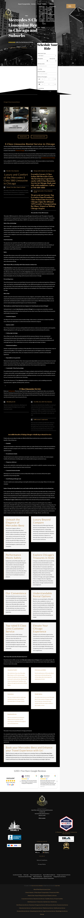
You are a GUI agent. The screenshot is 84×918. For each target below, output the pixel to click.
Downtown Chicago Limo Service (37, 904)
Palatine (48, 21)
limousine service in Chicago (48, 157)
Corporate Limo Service (27, 898)
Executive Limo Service (39, 898)
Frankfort (41, 21)
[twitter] (42, 858)
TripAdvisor (24, 47)
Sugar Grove (50, 9)
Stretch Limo (54, 901)
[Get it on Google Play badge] (45, 851)
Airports (42, 889)
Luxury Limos (47, 889)
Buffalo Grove (40, 7)
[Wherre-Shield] (66, 816)
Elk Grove (40, 17)
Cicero (40, 9)
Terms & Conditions (42, 860)
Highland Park (44, 13)
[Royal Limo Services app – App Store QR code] (38, 844)
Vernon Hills (51, 12)
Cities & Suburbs (29, 892)
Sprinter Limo (46, 901)
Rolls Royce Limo (32, 901)
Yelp (19, 47)
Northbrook (48, 14)
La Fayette (44, 23)
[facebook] (39, 858)
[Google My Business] (37, 858)
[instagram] (44, 858)
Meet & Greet (31, 895)
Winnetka (51, 20)
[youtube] (46, 858)
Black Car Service (52, 895)
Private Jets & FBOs (54, 892)
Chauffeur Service (49, 898)
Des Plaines (40, 11)
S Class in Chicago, (19, 150)
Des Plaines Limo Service (22, 904)
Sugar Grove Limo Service (49, 911)
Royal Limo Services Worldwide (37, 885)
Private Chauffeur (58, 898)
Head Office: (34, 809)
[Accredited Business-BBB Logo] (14, 834)
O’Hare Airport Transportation (41, 892)
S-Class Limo (40, 901)
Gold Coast (43, 11)
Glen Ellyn (43, 7)
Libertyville (48, 9)
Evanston (41, 20)
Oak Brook (47, 16)
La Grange (47, 7)
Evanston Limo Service (62, 904)
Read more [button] (24, 786)
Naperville (48, 13)
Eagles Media (57, 885)
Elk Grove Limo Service (51, 904)
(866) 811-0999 (42, 815)
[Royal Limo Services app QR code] (45, 844)
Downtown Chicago (41, 13)
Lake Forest (43, 20)
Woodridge (52, 21)
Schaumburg (52, 6)
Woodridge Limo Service (62, 911)
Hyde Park (43, 16)
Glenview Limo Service (24, 907)
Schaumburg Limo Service (36, 911)
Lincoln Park (47, 11)
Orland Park (47, 19)
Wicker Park (51, 16)
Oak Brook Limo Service (59, 907)
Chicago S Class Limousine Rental (12, 102)
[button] (16, 171)
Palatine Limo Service (48, 907)
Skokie (50, 8)
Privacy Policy (42, 864)
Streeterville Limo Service (23, 911)
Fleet (38, 889)
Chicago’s (29, 434)
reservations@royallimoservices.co (42, 813)
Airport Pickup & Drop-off (41, 895)
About (35, 889)
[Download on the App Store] (38, 851)
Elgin (40, 16)
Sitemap (42, 914)
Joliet (43, 18)
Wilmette (51, 18)
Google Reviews (12, 47)
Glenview (44, 9)
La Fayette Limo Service (36, 907)
